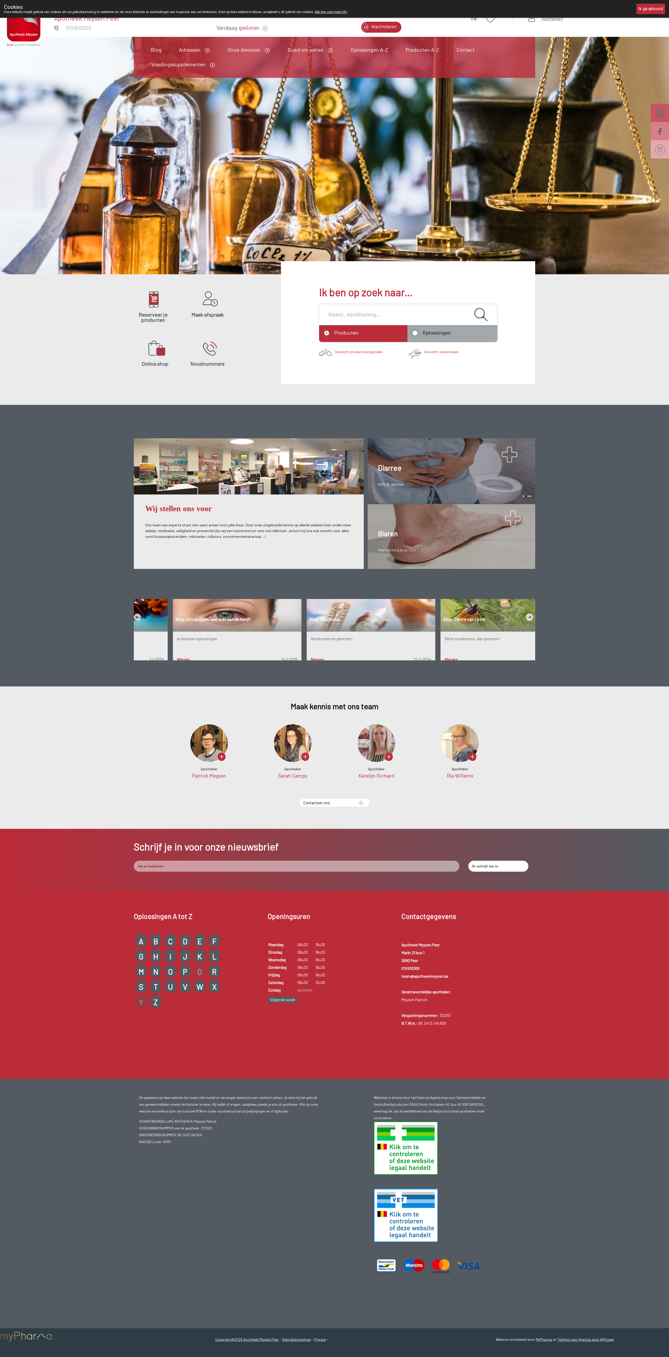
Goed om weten (306, 49)
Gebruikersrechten (296, 1339)
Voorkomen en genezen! (295, 638)
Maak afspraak (208, 314)
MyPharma (544, 1339)
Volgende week (282, 999)
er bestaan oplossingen (160, 638)
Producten (346, 332)
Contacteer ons (316, 802)
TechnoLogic (567, 1339)
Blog (156, 49)
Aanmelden (552, 18)
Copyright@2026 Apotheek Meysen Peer (247, 1339)
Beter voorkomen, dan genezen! (436, 638)
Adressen (189, 49)
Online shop (155, 363)
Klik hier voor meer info (331, 12)
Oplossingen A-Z (369, 49)
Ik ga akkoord (650, 8)
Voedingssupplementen (178, 64)
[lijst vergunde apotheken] (406, 1215)
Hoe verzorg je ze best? (398, 549)
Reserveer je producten (153, 317)
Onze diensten (244, 49)
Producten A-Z (422, 49)
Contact (466, 49)
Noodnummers (207, 363)
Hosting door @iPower (596, 1339)
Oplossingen (437, 332)
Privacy (320, 1339)
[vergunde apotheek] (406, 1148)
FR (474, 18)
